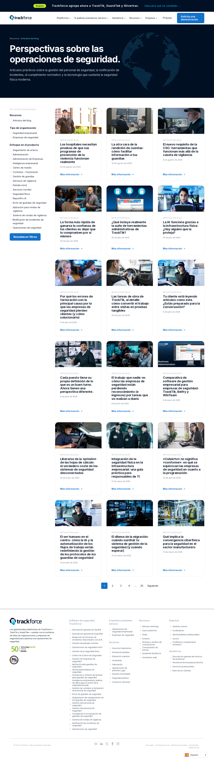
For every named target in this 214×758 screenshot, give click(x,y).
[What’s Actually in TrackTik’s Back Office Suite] (130, 220)
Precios (167, 17)
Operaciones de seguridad (27, 227)
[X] (106, 743)
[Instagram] (117, 743)
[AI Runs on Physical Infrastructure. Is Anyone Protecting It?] (181, 220)
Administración (20, 154)
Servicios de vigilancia (24, 180)
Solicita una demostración (189, 18)
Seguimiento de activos (25, 150)
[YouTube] (95, 743)
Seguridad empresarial (25, 133)
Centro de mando (22, 167)
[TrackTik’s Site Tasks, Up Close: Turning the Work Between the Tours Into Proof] (130, 298)
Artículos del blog (22, 120)
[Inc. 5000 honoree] (23, 649)
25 (141, 585)
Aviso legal (150, 745)
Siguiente (152, 585)
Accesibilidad (193, 745)
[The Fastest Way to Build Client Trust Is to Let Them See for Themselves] (78, 220)
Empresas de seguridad (25, 137)
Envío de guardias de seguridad (29, 202)
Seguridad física (21, 194)
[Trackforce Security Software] (26, 621)
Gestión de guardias (23, 176)
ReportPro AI (19, 198)
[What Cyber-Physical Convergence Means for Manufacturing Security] (181, 538)
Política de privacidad (179, 745)
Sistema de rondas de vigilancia (30, 215)
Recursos (14, 38)
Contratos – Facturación (25, 172)
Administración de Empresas (28, 159)
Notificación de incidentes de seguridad (28, 221)
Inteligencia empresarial (25, 163)
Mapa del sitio (194, 748)
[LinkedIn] (101, 743)
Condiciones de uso (162, 745)
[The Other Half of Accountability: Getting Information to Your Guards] (130, 144)
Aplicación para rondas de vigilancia (26, 209)
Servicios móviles (22, 189)
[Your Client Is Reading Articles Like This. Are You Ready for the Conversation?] (181, 298)
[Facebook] (112, 743)
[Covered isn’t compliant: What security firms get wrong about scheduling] (181, 458)
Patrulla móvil (20, 185)
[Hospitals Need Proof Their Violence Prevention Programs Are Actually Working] (78, 144)
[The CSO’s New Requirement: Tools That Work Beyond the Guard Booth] (181, 144)
